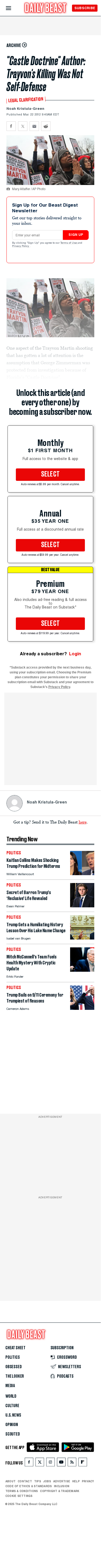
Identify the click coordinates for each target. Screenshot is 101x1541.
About (10, 1481)
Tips (37, 1481)
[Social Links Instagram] (50, 1463)
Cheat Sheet (15, 1348)
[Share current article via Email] (34, 126)
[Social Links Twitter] (39, 1463)
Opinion (11, 1425)
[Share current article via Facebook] (11, 126)
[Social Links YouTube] (61, 1463)
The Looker (14, 1376)
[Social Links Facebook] (29, 1463)
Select (50, 474)
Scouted (12, 1434)
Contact (25, 1481)
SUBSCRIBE (84, 8)
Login (75, 653)
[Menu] (13, 8)
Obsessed (13, 1367)
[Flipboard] (82, 1463)
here (82, 821)
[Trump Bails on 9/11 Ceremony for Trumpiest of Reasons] (82, 1008)
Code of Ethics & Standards (28, 1486)
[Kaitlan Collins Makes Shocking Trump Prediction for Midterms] (82, 873)
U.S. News (13, 1415)
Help (76, 1481)
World (10, 1396)
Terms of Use (69, 243)
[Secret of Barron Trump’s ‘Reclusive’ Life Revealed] (82, 906)
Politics (12, 1357)
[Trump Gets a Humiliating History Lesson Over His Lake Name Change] (82, 938)
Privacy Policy (21, 246)
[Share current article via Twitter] (22, 126)
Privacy (88, 1481)
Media (10, 1386)
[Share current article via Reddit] (45, 126)
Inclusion (61, 1486)
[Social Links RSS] (72, 1463)
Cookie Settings (19, 1495)
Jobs (47, 1481)
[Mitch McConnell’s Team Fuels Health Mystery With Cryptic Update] (82, 970)
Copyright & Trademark (59, 1491)
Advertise (61, 1481)
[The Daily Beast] (45, 8)
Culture (12, 1406)
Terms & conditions (21, 1491)
